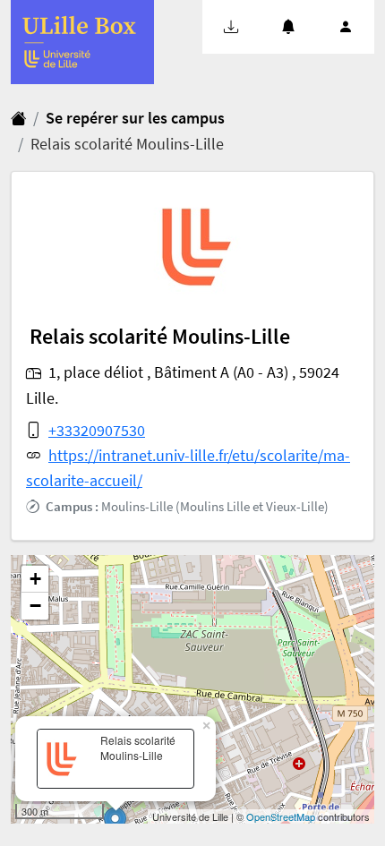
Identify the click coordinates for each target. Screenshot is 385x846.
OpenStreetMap (280, 816)
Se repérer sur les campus (135, 118)
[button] (231, 27)
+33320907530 (96, 430)
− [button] (35, 605)
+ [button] (35, 579)
